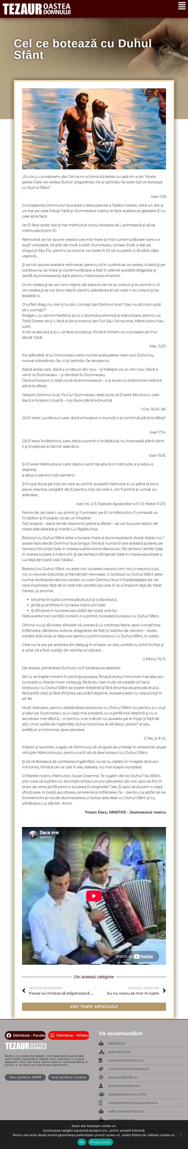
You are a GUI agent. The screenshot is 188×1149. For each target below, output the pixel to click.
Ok (82, 1142)
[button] (25, 1035)
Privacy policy (101, 1142)
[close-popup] (141, 1060)
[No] (181, 1134)
